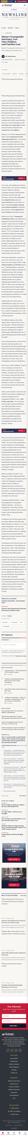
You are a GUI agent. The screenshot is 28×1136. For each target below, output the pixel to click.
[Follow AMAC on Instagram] (16, 1050)
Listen (5, 70)
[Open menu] (25, 5)
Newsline (10, 28)
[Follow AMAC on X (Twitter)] (12, 1050)
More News (23, 895)
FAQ (14, 1098)
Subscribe (6, 640)
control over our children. (11, 130)
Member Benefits (14, 1064)
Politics (17, 28)
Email (6, 622)
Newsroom (14, 1092)
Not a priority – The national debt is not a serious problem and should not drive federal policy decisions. (15, 785)
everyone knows (7, 202)
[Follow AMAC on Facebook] (7, 1050)
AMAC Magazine (14, 1067)
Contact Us (14, 1073)
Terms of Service (18, 1125)
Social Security (14, 1084)
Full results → (22, 795)
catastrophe (16, 125)
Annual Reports (14, 1095)
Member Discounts (14, 1089)
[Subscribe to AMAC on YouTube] (20, 1050)
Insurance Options (14, 1087)
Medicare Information (14, 1081)
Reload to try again (21, 656)
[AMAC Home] (14, 1034)
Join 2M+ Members (22, 1)
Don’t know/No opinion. (10, 791)
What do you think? (13, 600)
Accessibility (14, 1128)
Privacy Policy (8, 1125)
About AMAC (14, 1058)
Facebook (15, 622)
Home (4, 28)
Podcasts (14, 1070)
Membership (14, 1061)
